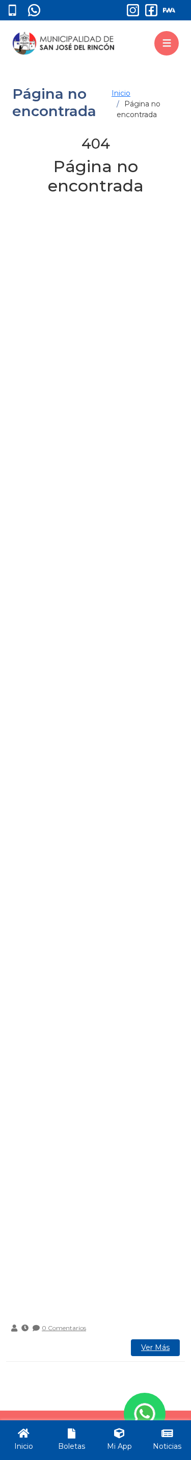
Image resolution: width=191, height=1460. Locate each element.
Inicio (121, 93)
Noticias (167, 1446)
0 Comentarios (64, 1328)
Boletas (71, 1446)
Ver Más (155, 1347)
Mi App (119, 1446)
